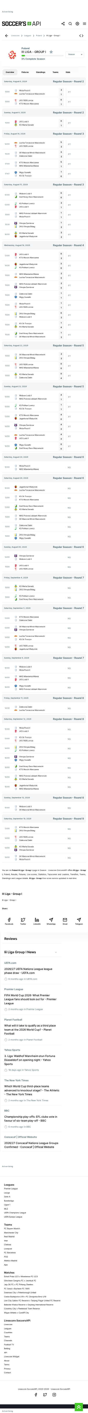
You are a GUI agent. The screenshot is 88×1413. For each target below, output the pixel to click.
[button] (81, 35)
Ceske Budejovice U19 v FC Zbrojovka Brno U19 (25, 1296)
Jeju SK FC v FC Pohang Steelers (18, 1284)
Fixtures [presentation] (25, 72)
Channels (8, 1340)
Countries (8, 1332)
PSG (6, 1257)
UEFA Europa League (13, 1217)
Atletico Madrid (10, 1260)
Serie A (7, 1196)
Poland (25, 48)
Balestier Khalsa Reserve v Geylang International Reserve (28, 1305)
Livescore (8, 1324)
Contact (7, 1372)
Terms (6, 1364)
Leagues (7, 1328)
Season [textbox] (71, 54)
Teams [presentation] (55, 72)
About (6, 1360)
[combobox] (74, 55)
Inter (6, 1241)
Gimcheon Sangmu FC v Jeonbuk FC (20, 1280)
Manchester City (11, 1232)
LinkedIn (37, 924)
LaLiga (7, 1193)
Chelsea (7, 1244)
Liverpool (8, 1249)
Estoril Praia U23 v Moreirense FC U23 (21, 1276)
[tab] (10, 72)
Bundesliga (9, 1201)
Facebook (9, 924)
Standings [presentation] (40, 72)
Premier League (11, 1188)
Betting (7, 1348)
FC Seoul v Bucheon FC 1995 (17, 1288)
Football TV (9, 1344)
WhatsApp (51, 924)
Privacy (7, 1369)
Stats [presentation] (68, 72)
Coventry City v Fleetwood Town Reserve (22, 1308)
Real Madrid (9, 1236)
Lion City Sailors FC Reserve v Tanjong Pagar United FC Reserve (32, 1300)
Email (65, 924)
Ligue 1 (7, 1204)
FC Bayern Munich (12, 1228)
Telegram (79, 924)
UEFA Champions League (15, 1213)
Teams (7, 1336)
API (5, 1352)
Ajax (6, 1265)
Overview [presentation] (10, 72)
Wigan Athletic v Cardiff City (16, 1313)
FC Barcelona (10, 1252)
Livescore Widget (11, 1356)
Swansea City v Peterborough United (20, 1292)
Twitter (23, 924)
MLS (6, 1209)
